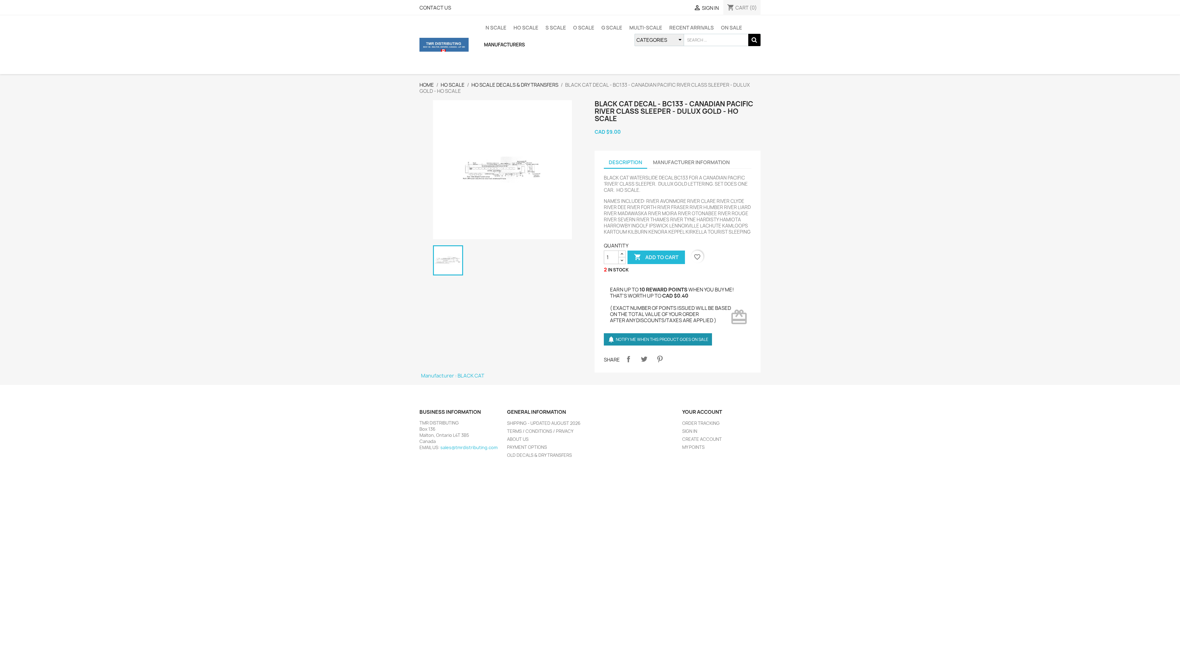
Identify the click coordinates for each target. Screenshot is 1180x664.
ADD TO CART (656, 257)
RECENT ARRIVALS (691, 27)
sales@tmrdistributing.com (469, 447)
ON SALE (731, 27)
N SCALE (496, 27)
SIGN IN (689, 431)
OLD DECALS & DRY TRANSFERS (539, 455)
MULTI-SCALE (645, 27)
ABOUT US (518, 439)
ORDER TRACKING (701, 423)
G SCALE (611, 27)
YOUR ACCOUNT (702, 412)
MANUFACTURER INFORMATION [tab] (691, 162)
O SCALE (583, 27)
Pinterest (660, 359)
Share (628, 359)
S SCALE (555, 27)
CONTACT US (435, 7)
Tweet (644, 359)
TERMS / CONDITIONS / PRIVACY (540, 431)
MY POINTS (693, 447)
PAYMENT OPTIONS (527, 447)
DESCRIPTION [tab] (625, 162)
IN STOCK (618, 270)
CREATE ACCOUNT (702, 439)
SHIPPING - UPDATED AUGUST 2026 (543, 423)
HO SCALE (525, 27)
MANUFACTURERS (504, 45)
